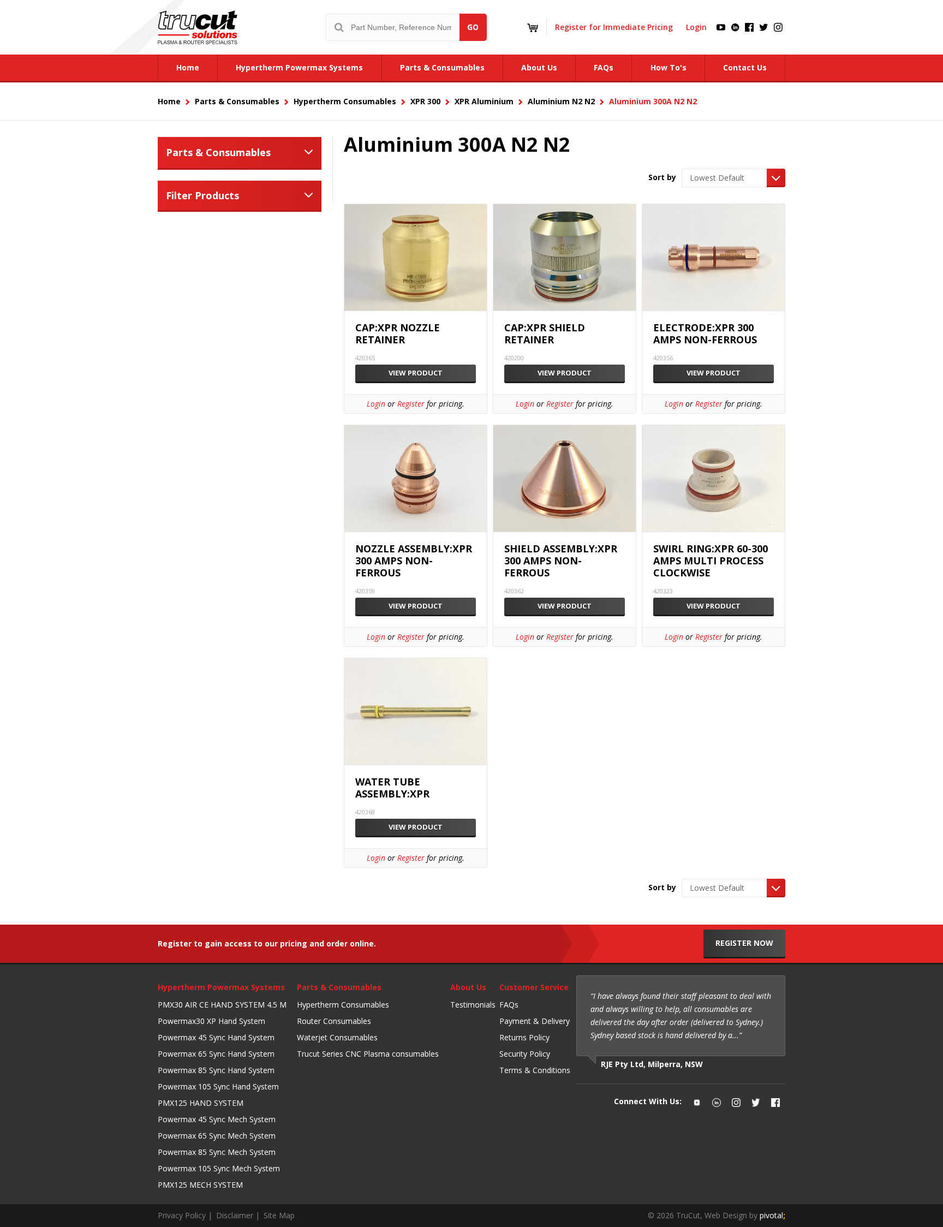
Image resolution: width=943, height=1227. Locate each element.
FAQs (508, 1004)
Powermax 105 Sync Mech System (219, 1168)
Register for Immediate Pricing (614, 27)
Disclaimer (234, 1215)
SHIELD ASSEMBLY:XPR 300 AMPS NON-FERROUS (560, 561)
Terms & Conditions (534, 1070)
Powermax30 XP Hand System (211, 1021)
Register (411, 403)
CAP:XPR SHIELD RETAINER (544, 334)
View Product (416, 373)
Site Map (279, 1215)
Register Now (744, 943)
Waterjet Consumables (337, 1037)
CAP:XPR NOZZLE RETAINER (397, 334)
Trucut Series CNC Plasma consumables (368, 1054)
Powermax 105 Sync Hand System (218, 1086)
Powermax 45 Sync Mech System (217, 1119)
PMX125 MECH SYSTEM (200, 1185)
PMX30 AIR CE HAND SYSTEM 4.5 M (222, 1004)
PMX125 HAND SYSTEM (200, 1103)
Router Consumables (334, 1021)
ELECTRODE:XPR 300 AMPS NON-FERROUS (705, 334)
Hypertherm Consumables (343, 1004)
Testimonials (473, 1004)
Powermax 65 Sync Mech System (217, 1135)
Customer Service (534, 987)
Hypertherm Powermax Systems (221, 987)
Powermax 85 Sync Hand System (216, 1070)
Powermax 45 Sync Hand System (216, 1037)
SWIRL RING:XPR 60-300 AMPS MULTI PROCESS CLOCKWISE (710, 561)
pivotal (772, 1215)
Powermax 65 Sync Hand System (216, 1054)
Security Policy (524, 1054)
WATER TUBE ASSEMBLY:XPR (392, 788)
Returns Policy (524, 1037)
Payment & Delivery (534, 1021)
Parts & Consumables (218, 152)
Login (696, 27)
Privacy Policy (182, 1215)
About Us (468, 987)
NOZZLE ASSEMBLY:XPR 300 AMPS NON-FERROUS (413, 561)
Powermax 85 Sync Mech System (217, 1152)
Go (473, 27)
